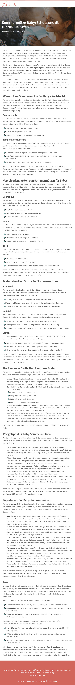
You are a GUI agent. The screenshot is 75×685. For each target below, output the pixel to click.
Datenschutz (41, 681)
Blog (55, 681)
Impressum (31, 681)
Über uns (21, 681)
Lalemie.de (41, 675)
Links (49, 681)
